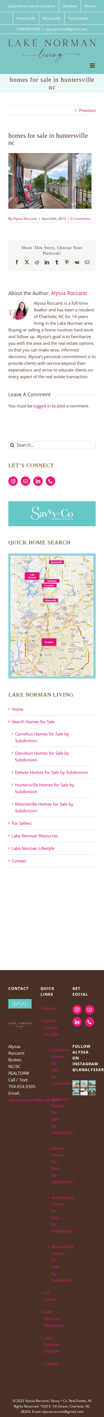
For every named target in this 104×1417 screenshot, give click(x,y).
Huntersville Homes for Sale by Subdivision (54, 1214)
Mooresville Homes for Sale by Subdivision (54, 1263)
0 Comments (80, 218)
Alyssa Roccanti (25, 218)
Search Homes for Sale (33, 721)
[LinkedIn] (38, 481)
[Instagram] (13, 481)
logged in (42, 406)
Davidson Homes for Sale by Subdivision (54, 1115)
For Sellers (22, 823)
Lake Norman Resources (35, 835)
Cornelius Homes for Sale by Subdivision (54, 1066)
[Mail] (25, 481)
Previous (87, 110)
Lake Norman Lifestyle (33, 848)
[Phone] (50, 481)
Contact (19, 861)
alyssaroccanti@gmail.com (66, 29)
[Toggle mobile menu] (93, 65)
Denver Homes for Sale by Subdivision (51, 772)
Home (17, 709)
